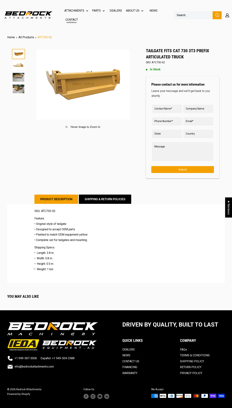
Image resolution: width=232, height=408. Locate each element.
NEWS (154, 10)
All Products (26, 37)
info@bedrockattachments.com (34, 366)
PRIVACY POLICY (191, 373)
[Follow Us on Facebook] (86, 396)
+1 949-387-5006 (25, 358)
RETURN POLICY (190, 367)
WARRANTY (129, 373)
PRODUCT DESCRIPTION (56, 199)
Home (11, 37)
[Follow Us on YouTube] (99, 396)
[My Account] (227, 15)
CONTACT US (130, 361)
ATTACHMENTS (74, 10)
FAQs (183, 349)
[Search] (217, 15)
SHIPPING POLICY (192, 361)
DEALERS (116, 10)
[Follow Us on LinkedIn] (106, 396)
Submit (183, 169)
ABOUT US (132, 10)
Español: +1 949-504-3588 (57, 358)
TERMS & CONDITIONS (195, 355)
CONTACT (71, 21)
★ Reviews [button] (228, 207)
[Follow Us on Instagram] (93, 396)
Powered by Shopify (18, 394)
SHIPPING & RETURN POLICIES (105, 199)
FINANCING (129, 367)
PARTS (96, 10)
